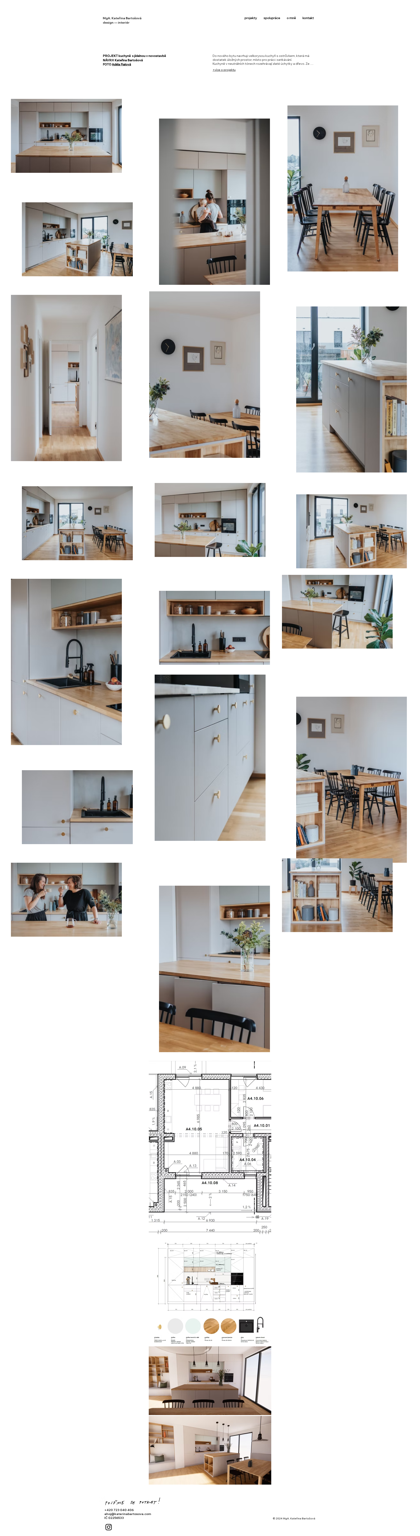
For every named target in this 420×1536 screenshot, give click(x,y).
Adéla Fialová (121, 64)
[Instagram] (108, 1527)
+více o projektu (224, 70)
